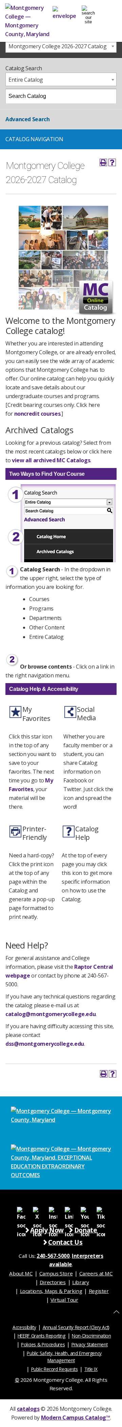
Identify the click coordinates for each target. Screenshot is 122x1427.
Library (80, 1282)
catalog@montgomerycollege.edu (50, 1014)
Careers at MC (96, 1273)
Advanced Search (27, 119)
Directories (53, 1282)
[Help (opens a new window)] (112, 162)
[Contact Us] (64, 11)
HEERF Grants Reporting (41, 1335)
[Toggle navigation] (88, 12)
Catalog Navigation (34, 139)
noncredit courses (37, 413)
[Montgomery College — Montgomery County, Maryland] (29, 20)
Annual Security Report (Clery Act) (76, 1327)
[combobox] (61, 46)
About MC (21, 1273)
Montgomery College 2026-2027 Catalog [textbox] (57, 46)
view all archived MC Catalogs (51, 460)
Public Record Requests (54, 1369)
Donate (85, 1230)
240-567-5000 (53, 1255)
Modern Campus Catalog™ (75, 1417)
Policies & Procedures (43, 1344)
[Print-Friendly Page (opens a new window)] (103, 162)
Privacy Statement (90, 1344)
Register (99, 1291)
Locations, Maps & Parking (51, 1291)
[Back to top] (116, 1312)
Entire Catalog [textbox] (25, 79)
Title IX (91, 1369)
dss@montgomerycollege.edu (44, 1043)
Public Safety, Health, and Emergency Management (64, 1357)
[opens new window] (21, 1211)
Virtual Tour (64, 1299)
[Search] (109, 96)
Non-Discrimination (91, 1335)
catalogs (28, 1408)
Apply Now (47, 1230)
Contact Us (65, 1242)
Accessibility (24, 1327)
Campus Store (56, 1273)
